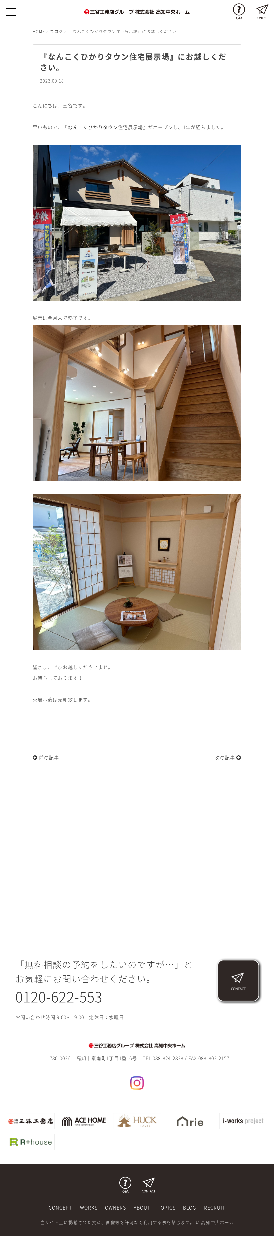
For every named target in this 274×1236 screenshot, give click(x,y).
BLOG (189, 1207)
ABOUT (142, 1207)
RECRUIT (214, 1207)
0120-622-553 (58, 997)
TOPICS (167, 1207)
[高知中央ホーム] (137, 11)
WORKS (89, 1207)
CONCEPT (60, 1207)
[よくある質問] (239, 11)
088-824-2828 (168, 1058)
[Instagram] (137, 1082)
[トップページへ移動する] (137, 1045)
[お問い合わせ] (262, 11)
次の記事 (225, 757)
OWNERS (115, 1207)
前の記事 (48, 757)
